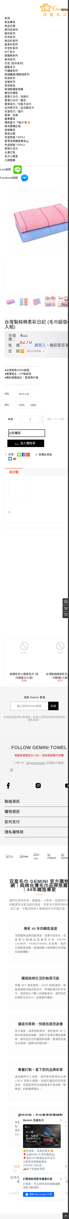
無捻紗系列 (11, 40)
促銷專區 (10, 129)
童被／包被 (11, 115)
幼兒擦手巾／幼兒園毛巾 (19, 107)
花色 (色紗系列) (14, 63)
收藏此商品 (45, 454)
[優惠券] (66, 615)
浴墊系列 (10, 81)
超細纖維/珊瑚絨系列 (17, 74)
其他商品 (10, 85)
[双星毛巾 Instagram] (38, 785)
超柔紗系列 (11, 44)
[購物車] (66, 608)
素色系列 (10, 59)
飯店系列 (10, 33)
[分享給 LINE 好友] (19, 454)
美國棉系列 (11, 55)
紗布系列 (10, 37)
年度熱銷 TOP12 (15, 137)
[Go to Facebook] (8, 785)
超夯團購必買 (13, 126)
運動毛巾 (10, 66)
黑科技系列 (11, 29)
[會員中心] (66, 601)
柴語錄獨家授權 (14, 89)
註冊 (53, 705)
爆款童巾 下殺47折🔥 (18, 122)
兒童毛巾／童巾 (14, 111)
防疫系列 (10, 78)
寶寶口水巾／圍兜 (15, 100)
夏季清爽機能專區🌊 (17, 140)
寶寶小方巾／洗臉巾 (17, 96)
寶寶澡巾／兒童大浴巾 (18, 103)
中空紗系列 (11, 48)
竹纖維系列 (11, 70)
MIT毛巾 (10, 51)
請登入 (40, 345)
